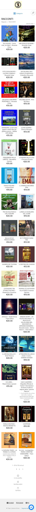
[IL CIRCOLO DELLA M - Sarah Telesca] (9, 344)
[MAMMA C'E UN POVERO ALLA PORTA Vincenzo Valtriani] (27, 279)
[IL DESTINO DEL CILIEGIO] (27, 254)
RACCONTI (12, 22)
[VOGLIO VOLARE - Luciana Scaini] (9, 176)
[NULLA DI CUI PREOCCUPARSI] (9, 228)
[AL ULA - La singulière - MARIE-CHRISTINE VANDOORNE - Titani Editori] (27, 440)
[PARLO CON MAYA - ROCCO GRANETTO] (9, 414)
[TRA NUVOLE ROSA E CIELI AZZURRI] (9, 202)
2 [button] (19, 469)
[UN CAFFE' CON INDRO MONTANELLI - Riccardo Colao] (9, 90)
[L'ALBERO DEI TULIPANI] (9, 254)
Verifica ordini (18, 484)
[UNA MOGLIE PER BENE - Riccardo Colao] (27, 33)
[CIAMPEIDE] (27, 414)
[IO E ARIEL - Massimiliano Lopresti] (9, 372)
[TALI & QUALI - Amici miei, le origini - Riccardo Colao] (9, 33)
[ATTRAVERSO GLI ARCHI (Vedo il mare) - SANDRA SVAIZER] (27, 344)
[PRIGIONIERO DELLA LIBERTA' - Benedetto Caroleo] (9, 148)
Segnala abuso (26, 508)
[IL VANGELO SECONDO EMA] (27, 176)
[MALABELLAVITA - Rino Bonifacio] (27, 90)
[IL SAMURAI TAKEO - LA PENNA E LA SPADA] (9, 440)
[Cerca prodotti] (33, 13)
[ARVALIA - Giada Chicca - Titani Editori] (9, 307)
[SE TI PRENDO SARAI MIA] (27, 228)
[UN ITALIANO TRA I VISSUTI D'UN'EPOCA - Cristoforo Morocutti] (27, 61)
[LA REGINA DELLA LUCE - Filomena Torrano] (27, 148)
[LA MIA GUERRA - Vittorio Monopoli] (27, 118)
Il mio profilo (18, 478)
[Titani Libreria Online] (18, 5)
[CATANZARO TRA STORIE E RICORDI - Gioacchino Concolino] (9, 279)
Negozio (3, 22)
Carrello (18, 490)
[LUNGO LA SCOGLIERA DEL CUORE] (27, 202)
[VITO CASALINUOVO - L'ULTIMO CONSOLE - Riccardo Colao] (9, 61)
